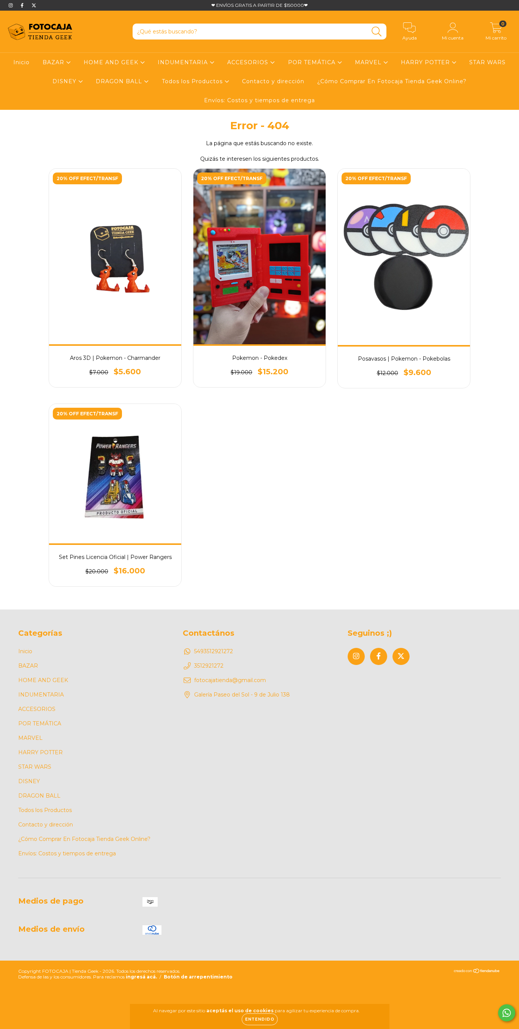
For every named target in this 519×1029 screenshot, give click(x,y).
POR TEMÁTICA (312, 62)
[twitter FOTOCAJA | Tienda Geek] (34, 5)
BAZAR (54, 62)
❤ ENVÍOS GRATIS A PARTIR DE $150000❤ (259, 5)
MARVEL (369, 62)
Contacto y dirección (273, 81)
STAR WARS (487, 62)
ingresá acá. (141, 977)
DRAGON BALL (120, 81)
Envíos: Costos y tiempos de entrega (259, 100)
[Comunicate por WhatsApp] (506, 1012)
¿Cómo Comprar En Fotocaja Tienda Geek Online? (392, 81)
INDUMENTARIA (184, 62)
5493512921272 (213, 651)
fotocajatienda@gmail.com (230, 680)
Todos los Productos (193, 81)
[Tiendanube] (477, 972)
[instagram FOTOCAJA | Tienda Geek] (11, 5)
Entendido (259, 1019)
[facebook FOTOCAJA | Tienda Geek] (22, 5)
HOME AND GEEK (112, 62)
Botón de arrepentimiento (198, 977)
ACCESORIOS (248, 62)
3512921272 (208, 665)
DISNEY (65, 81)
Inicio (21, 62)
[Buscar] (377, 32)
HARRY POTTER (426, 62)
